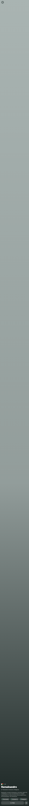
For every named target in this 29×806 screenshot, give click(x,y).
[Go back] (2, 2)
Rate (13, 803)
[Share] (26, 802)
